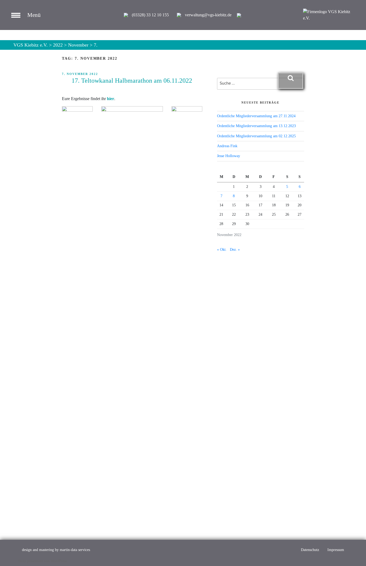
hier (110, 98)
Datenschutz (310, 550)
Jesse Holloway (228, 156)
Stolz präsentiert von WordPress (42, 561)
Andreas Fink (227, 146)
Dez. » (235, 250)
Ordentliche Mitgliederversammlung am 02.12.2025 (256, 136)
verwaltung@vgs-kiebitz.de (208, 15)
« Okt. (222, 250)
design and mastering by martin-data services (56, 550)
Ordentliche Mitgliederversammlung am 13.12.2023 (256, 126)
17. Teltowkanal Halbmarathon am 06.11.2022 (132, 80)
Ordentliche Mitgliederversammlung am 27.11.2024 (256, 116)
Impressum (335, 550)
